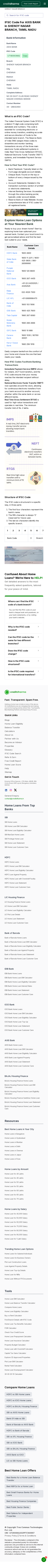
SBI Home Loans (11, 822)
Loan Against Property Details (16, 1266)
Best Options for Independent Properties (20, 1514)
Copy (25, 56)
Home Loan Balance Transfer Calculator (20, 1303)
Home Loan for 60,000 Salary (16, 1222)
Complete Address (14, 93)
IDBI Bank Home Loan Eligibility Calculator (20, 982)
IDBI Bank (11, 310)
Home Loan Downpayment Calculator (19, 1370)
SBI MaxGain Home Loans (14, 835)
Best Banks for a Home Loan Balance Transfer (23, 1478)
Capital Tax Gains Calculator (15, 1353)
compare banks (17, 351)
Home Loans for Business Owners (18, 1258)
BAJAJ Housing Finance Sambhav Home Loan (22, 1098)
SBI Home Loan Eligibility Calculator (18, 830)
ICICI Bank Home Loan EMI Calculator (19, 1013)
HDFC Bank (12, 253)
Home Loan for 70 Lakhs (14, 1199)
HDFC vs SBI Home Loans (18, 1394)
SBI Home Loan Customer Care (16, 847)
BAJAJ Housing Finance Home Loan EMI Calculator (20, 1086)
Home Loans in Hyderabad (15, 1138)
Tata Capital (12, 315)
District (10, 77)
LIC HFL (10, 298)
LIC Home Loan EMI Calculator (16, 906)
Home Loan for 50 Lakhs (14, 1182)
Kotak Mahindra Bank (11, 323)
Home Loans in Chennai (14, 1151)
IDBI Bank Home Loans (13, 973)
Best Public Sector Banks (18, 1507)
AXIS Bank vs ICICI (15, 1455)
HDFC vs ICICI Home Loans (19, 1400)
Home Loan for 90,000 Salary (16, 1235)
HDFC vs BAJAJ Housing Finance (22, 1406)
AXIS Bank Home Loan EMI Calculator (19, 1049)
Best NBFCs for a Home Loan (20, 1486)
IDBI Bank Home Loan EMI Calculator (18, 978)
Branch (10, 61)
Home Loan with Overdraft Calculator (19, 1349)
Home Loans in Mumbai (13, 1142)
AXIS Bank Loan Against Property (17, 1058)
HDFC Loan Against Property (16, 875)
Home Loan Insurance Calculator (17, 1341)
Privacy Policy (11, 1536)
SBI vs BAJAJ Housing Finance (21, 1449)
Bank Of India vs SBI (16, 1418)
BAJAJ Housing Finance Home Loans (19, 1081)
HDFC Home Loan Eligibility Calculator (19, 870)
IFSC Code (11, 51)
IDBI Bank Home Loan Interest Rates (18, 986)
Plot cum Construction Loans (15, 1262)
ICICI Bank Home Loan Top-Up (16, 1022)
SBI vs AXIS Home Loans (18, 1412)
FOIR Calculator (10, 1328)
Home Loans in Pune (12, 1159)
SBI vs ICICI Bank (14, 1442)
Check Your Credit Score (14, 1332)
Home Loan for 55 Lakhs (14, 1186)
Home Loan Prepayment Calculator (18, 1336)
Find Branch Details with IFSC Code (18, 1320)
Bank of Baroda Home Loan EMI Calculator (21, 942)
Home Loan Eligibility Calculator (17, 1311)
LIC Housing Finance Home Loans (17, 902)
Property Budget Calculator (15, 1345)
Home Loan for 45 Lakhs (14, 1178)
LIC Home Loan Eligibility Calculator (18, 910)
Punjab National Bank (10, 271)
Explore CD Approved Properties (17, 1357)
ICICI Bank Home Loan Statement (17, 1026)
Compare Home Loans (13, 1307)
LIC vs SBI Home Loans (17, 1461)
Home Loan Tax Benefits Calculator (18, 1324)
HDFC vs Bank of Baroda (18, 1430)
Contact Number (14, 103)
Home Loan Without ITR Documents (18, 1279)
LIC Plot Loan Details (12, 914)
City (8, 69)
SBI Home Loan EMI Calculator (16, 826)
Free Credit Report (31, 4)
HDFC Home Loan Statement (15, 883)
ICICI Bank (11, 278)
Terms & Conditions (27, 1536)
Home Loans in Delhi (12, 1146)
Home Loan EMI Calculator (15, 1299)
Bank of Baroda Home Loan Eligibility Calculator (23, 946)
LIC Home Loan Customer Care (16, 923)
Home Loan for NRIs (12, 1275)
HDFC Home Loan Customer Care (17, 887)
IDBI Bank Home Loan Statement (17, 990)
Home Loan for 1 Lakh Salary (15, 1239)
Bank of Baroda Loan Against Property (19, 950)
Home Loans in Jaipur (13, 1155)
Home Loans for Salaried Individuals (18, 1254)
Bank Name (11, 43)
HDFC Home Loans (12, 862)
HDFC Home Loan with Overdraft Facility (20, 879)
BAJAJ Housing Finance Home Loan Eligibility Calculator (22, 1092)
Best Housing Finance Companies (21, 1501)
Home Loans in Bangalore (14, 1134)
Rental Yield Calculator (13, 1366)
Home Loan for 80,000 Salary (16, 1230)
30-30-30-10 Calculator (13, 1374)
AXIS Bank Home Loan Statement (17, 1062)
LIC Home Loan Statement (14, 919)
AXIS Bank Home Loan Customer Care (19, 1066)
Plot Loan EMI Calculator (14, 1362)
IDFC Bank (11, 330)
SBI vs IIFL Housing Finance (19, 1436)
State (9, 85)
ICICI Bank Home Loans (13, 1009)
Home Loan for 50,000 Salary (16, 1218)
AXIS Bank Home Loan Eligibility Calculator (21, 1053)
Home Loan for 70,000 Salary (16, 1226)
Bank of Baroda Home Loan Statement (19, 954)
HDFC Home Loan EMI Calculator (17, 866)
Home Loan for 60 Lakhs (14, 1190)
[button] (24, 603)
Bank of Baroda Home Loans (16, 938)
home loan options (22, 231)
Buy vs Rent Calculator (13, 1316)
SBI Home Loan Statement (14, 843)
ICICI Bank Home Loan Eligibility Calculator (21, 1018)
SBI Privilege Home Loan (14, 839)
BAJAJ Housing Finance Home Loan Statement (22, 1102)
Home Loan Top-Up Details (15, 1270)
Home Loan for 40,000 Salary (16, 1214)
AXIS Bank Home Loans (14, 1045)
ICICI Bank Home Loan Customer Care (19, 1030)
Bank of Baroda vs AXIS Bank (20, 1424)
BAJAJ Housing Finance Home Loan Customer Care (22, 1107)
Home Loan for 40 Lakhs (14, 1174)
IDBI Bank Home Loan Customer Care (19, 994)
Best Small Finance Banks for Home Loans (23, 1493)
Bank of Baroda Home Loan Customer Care (21, 959)
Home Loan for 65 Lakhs (14, 1195)
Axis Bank (11, 284)
